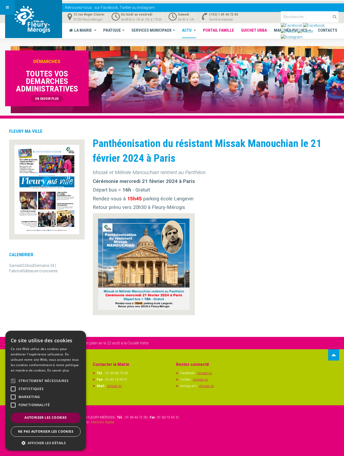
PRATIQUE (112, 30)
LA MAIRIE (83, 30)
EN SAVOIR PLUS (47, 99)
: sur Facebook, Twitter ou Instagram (110, 7)
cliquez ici (114, 386)
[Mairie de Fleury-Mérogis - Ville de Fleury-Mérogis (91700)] (33, 19)
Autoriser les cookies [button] (45, 417)
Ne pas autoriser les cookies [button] (45, 431)
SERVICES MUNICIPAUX (151, 30)
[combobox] (309, 17)
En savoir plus (58, 370)
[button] (46, 442)
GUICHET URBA (254, 30)
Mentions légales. (103, 422)
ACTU (187, 30)
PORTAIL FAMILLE (218, 30)
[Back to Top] (333, 355)
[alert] (45, 391)
